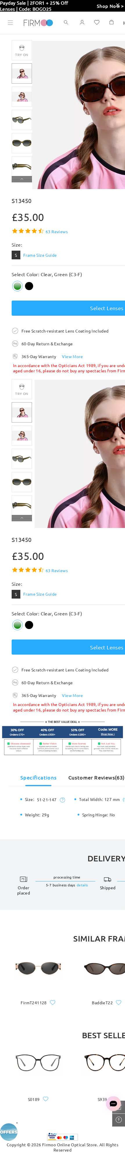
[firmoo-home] (38, 22)
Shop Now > (110, 6)
